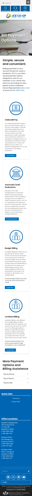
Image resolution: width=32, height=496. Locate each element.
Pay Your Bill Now (11, 155)
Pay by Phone (9, 374)
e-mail (26, 88)
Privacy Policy (16, 402)
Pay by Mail (8, 383)
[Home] (16, 16)
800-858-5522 (18, 90)
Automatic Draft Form (12, 219)
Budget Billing (10, 287)
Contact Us (16, 398)
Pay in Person (9, 378)
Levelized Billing (10, 350)
